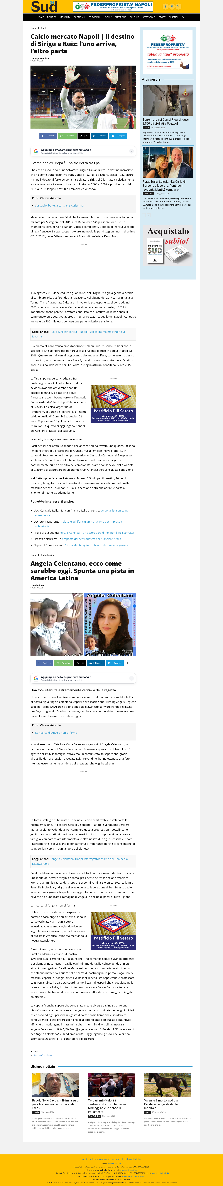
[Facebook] (166, 6)
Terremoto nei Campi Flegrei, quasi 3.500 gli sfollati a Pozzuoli (166, 121)
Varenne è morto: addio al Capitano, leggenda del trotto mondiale (163, 1104)
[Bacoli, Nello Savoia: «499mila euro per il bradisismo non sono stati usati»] (55, 1085)
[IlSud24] (48, 6)
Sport (43, 28)
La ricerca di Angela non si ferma (56, 732)
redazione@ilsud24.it (160, 1173)
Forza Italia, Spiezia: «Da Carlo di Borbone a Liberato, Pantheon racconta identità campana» (164, 185)
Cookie (118, 1163)
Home (33, 28)
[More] (128, 663)
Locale (146, 127)
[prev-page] (144, 215)
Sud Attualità (47, 555)
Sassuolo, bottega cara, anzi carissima (59, 205)
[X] (178, 6)
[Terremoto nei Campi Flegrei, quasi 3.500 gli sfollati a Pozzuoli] (168, 100)
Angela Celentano (43, 1055)
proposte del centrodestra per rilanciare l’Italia (91, 539)
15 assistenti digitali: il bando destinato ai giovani (96, 545)
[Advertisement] (83, 267)
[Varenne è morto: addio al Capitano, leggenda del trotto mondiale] (167, 1085)
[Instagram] (172, 6)
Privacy (111, 1163)
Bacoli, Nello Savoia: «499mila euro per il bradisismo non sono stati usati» (55, 1104)
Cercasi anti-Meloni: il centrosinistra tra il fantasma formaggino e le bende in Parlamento (107, 1106)
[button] (183, 17)
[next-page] (148, 215)
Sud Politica (149, 193)
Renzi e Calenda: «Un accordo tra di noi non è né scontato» (97, 532)
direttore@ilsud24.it (128, 1170)
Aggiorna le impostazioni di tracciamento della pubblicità (111, 1159)
